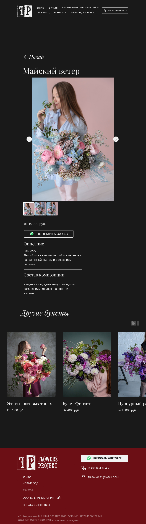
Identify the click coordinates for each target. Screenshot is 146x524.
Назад (36, 56)
